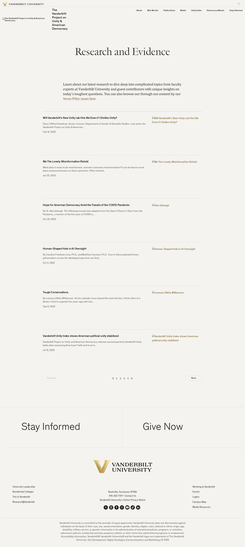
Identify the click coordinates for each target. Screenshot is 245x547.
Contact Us (130, 496)
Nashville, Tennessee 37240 (122, 492)
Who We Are (152, 10)
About (139, 10)
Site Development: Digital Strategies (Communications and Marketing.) (124, 540)
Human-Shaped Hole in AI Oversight (64, 249)
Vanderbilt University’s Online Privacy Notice (122, 500)
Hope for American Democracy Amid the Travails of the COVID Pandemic (86, 205)
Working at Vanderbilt (204, 487)
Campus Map (199, 502)
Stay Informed (236, 10)
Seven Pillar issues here (79, 98)
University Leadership (23, 487)
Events (196, 492)
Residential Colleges (23, 492)
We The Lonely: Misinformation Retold (65, 161)
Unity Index (196, 10)
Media (183, 10)
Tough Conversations (55, 292)
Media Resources (201, 507)
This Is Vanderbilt (21, 497)
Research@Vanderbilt (23, 502)
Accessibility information (73, 537)
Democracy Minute (215, 10)
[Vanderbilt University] (122, 466)
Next (193, 378)
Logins (196, 497)
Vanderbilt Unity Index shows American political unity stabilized (81, 336)
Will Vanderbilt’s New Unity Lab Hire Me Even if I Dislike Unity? (80, 118)
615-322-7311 (116, 496)
